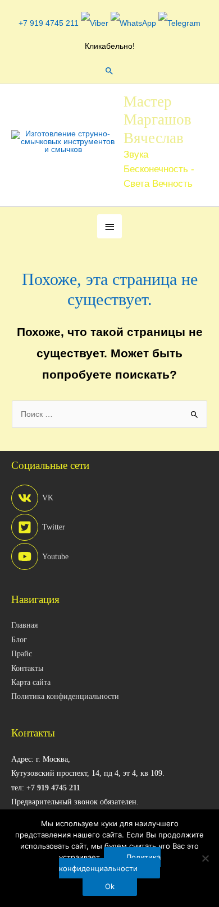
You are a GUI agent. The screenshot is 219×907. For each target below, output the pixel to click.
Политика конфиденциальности (65, 696)
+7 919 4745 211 (49, 23)
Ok (110, 886)
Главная (24, 625)
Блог (19, 640)
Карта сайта (31, 682)
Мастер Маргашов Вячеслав (157, 120)
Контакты (27, 668)
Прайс (21, 654)
